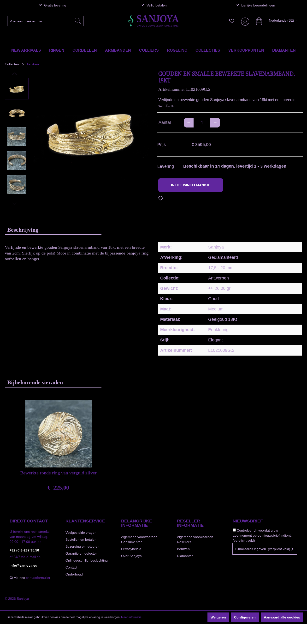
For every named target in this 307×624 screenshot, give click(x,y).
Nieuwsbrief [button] (248, 521)
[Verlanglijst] (231, 20)
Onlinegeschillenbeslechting (86, 560)
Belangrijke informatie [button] (136, 523)
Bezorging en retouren (82, 546)
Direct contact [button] (29, 521)
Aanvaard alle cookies (282, 617)
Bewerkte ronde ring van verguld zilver (58, 472)
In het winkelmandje (190, 185)
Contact (71, 567)
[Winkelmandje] (256, 20)
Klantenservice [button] (85, 521)
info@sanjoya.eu (23, 565)
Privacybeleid (131, 549)
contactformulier (38, 578)
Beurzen (183, 549)
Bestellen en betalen (80, 539)
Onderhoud (74, 574)
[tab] (53, 229)
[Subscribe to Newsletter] (290, 549)
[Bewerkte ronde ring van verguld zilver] (58, 433)
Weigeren (218, 617)
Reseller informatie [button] (190, 523)
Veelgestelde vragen (80, 532)
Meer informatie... (132, 617)
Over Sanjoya (131, 556)
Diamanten (185, 556)
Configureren (245, 617)
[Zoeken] (77, 21)
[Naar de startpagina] (153, 21)
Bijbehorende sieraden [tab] (35, 382)
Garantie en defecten (81, 553)
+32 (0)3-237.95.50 (24, 550)
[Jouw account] (244, 21)
